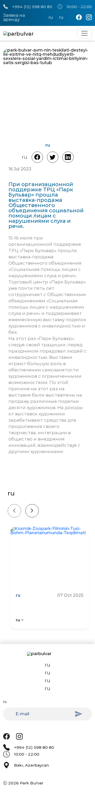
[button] (71, 94)
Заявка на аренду (14, 17)
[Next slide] (32, 510)
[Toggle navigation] (84, 33)
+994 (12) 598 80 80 (32, 6)
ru (51, 17)
